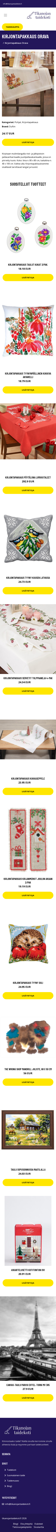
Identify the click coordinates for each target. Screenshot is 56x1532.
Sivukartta (39, 1527)
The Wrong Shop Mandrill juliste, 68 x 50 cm (28, 1069)
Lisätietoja (28, 142)
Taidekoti (11, 1469)
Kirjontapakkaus (30, 122)
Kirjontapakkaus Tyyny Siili (28, 982)
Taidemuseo (13, 1480)
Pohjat (18, 122)
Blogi (9, 1486)
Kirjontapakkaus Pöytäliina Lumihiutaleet (28, 477)
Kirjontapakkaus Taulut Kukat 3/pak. (28, 264)
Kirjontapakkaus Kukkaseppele (28, 778)
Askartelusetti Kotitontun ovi (28, 1270)
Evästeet (39, 1523)
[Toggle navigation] (5, 15)
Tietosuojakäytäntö (22, 1527)
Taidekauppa (12, 27)
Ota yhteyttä (26, 1523)
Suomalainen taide (16, 1475)
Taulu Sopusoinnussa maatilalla (28, 1169)
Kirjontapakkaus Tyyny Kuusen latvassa (28, 577)
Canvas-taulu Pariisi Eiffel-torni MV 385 (28, 1385)
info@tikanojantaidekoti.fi (12, 4)
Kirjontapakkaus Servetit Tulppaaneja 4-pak (28, 678)
